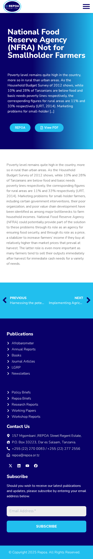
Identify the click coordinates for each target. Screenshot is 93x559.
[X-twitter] (10, 466)
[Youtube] (27, 466)
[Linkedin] (18, 466)
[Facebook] (35, 466)
